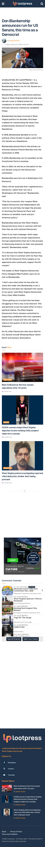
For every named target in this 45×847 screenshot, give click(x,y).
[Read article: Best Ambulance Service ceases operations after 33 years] (22, 367)
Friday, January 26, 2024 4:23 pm (17, 44)
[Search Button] (42, 3)
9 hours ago (7, 391)
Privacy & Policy (16, 831)
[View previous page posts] (20, 491)
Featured (7, 379)
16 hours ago (7, 483)
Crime (6, 422)
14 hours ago (7, 437)
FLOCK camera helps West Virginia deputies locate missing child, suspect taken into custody (20, 430)
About (4, 831)
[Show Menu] (3, 3)
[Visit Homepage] (22, 3)
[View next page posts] (25, 491)
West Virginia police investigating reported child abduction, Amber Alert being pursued (22, 476)
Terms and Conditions (10, 834)
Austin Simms (14, 40)
